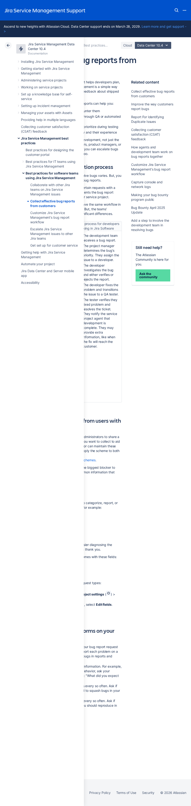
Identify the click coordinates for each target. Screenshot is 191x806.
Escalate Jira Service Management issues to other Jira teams (51, 233)
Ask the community (148, 275)
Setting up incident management (45, 106)
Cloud (127, 45)
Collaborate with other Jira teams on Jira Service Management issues (50, 189)
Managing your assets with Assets (46, 113)
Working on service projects (42, 87)
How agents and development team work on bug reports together (151, 151)
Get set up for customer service (54, 245)
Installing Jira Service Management (47, 62)
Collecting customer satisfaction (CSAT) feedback (146, 134)
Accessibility (30, 282)
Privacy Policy (99, 793)
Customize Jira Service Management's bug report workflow (49, 217)
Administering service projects (43, 80)
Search (176, 10)
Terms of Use (126, 793)
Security (148, 793)
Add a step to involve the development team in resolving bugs (150, 225)
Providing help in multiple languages (48, 120)
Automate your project (38, 264)
